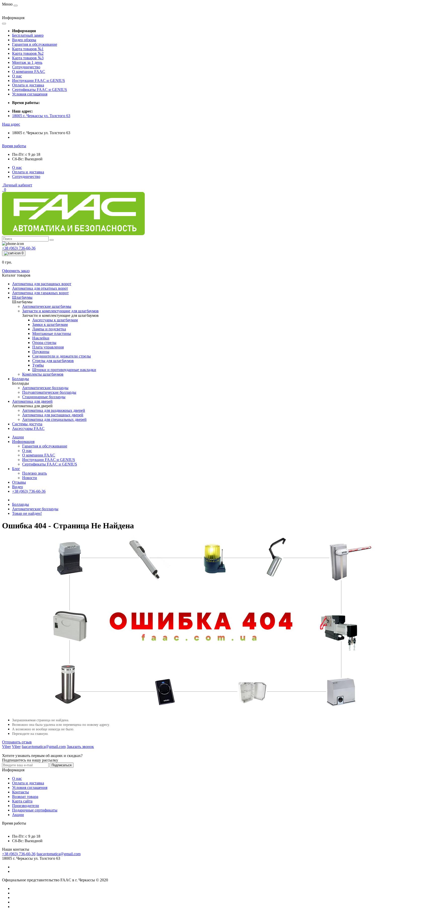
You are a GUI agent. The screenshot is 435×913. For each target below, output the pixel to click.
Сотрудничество (26, 67)
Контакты (20, 792)
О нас (17, 76)
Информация (23, 441)
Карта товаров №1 (28, 49)
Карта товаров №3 (28, 58)
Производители (25, 805)
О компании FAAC (28, 71)
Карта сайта (22, 801)
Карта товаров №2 (28, 53)
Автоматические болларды (35, 509)
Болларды (20, 504)
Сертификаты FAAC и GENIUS (39, 89)
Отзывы (19, 482)
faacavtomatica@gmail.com (59, 854)
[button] (11, 124)
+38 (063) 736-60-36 (29, 491)
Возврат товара (25, 796)
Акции (18, 437)
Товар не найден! (27, 513)
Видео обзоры (24, 40)
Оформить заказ (15, 271)
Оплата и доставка (28, 85)
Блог (16, 469)
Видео (17, 487)
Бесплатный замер (28, 35)
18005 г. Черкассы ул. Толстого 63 (41, 116)
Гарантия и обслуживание (34, 44)
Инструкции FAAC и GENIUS (38, 80)
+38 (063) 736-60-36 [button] (18, 854)
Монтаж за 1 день (27, 62)
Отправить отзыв (17, 742)
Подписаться (61, 765)
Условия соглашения (29, 94)
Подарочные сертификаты (34, 810)
